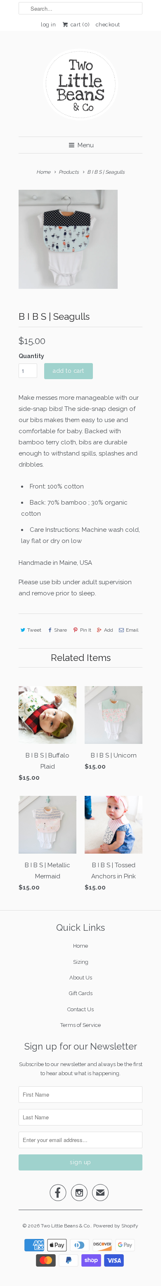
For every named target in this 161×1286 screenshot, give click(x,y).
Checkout (108, 24)
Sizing (80, 962)
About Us (80, 978)
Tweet (34, 630)
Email (132, 630)
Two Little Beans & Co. (66, 1226)
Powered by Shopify (115, 1226)
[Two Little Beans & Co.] (80, 86)
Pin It (85, 630)
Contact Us (80, 1009)
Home (80, 946)
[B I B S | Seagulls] (68, 239)
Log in (48, 24)
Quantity (31, 356)
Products (69, 172)
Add (108, 630)
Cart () (79, 24)
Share (60, 630)
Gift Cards (80, 993)
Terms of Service (80, 1025)
